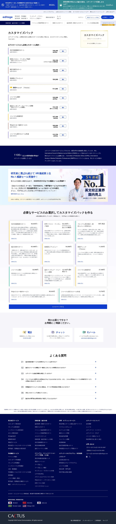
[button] (14, 238)
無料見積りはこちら (17, 194)
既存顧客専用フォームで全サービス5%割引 (43, 188)
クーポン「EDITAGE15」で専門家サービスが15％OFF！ (46, 186)
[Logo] (6, 17)
